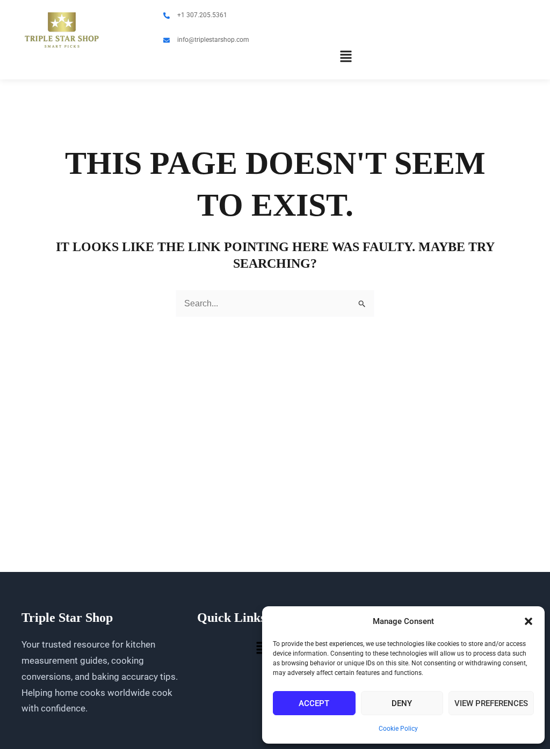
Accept (314, 703)
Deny (402, 703)
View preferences (491, 703)
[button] (528, 621)
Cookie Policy (398, 728)
